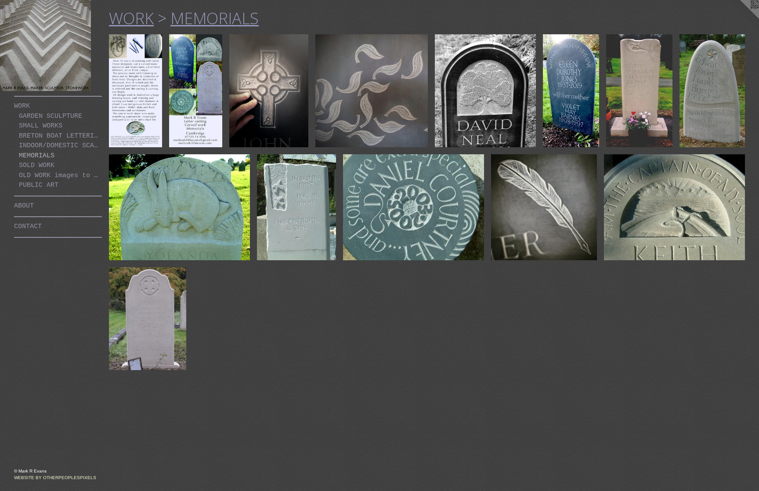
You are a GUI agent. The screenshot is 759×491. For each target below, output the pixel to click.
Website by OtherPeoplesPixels (55, 477)
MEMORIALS (36, 156)
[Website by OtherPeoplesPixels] (741, 17)
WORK (22, 106)
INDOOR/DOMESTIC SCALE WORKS (60, 145)
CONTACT (28, 226)
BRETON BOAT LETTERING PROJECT (60, 136)
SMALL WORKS (40, 126)
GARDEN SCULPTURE (50, 116)
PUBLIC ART (38, 185)
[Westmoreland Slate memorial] (485, 90)
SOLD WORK (36, 165)
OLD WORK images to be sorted (60, 175)
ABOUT (24, 206)
